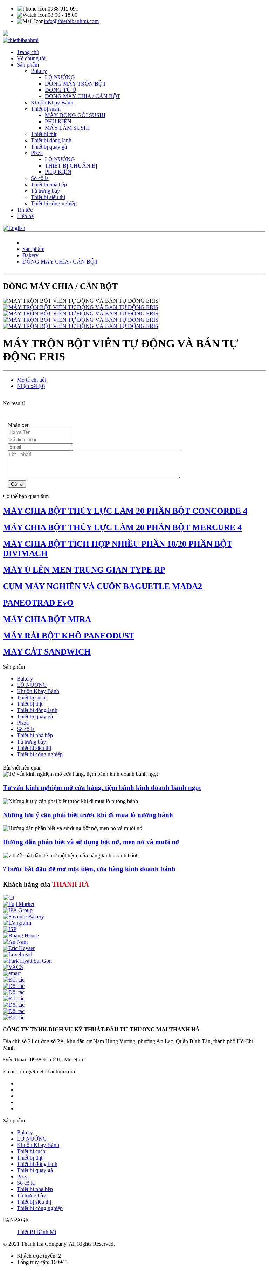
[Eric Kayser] (19, 948)
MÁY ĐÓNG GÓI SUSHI (75, 115)
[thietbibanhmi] (21, 40)
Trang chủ (28, 52)
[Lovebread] (17, 954)
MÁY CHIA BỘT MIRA (47, 619)
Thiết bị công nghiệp (54, 203)
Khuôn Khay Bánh (52, 102)
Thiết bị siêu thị (48, 197)
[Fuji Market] (18, 904)
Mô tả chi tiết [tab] (31, 380)
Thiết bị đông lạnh (51, 140)
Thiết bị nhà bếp (49, 184)
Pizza (37, 153)
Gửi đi (17, 484)
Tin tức (25, 210)
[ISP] (9, 929)
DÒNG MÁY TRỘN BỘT (75, 84)
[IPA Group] (18, 910)
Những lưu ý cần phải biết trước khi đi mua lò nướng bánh (88, 815)
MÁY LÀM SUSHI (67, 128)
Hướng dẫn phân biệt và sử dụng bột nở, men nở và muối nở (91, 842)
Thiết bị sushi (46, 109)
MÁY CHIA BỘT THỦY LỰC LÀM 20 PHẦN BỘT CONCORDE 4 (125, 510)
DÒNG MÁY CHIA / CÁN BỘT (82, 96)
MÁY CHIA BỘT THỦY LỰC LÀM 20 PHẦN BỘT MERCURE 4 (122, 527)
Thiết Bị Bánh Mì (36, 1232)
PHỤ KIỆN (58, 121)
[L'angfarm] (17, 923)
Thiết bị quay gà (49, 147)
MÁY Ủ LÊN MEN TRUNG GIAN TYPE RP (84, 569)
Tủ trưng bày (45, 191)
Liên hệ (25, 216)
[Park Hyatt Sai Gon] (27, 961)
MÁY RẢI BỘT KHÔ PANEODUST (68, 635)
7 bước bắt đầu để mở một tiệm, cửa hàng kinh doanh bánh (89, 869)
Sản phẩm (28, 65)
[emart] (12, 973)
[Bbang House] (21, 935)
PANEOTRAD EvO (38, 602)
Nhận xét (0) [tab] (31, 386)
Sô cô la (40, 178)
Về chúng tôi (31, 58)
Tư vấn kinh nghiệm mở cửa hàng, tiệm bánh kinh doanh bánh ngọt (102, 787)
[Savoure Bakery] (23, 917)
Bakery (39, 71)
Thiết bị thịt (43, 134)
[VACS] (13, 967)
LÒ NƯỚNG (60, 77)
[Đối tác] (14, 980)
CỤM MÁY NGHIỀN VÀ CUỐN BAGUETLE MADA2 (102, 586)
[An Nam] (15, 942)
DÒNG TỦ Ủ (60, 90)
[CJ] (8, 898)
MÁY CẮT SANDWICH (47, 651)
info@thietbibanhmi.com (71, 21)
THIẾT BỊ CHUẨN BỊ (71, 166)
